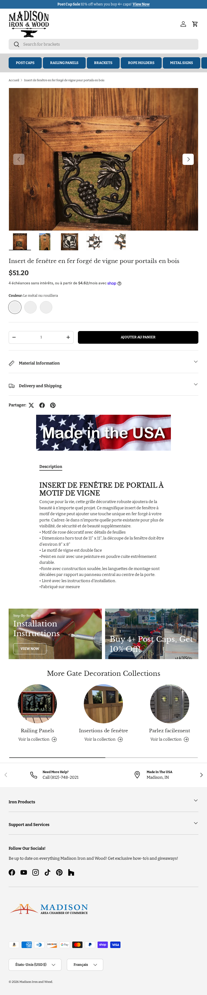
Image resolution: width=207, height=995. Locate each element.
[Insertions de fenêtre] (103, 703)
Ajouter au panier (138, 337)
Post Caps (25, 63)
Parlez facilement (169, 731)
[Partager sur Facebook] (42, 405)
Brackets (103, 63)
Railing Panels (64, 63)
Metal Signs (181, 63)
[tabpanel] (103, 533)
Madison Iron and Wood (35, 982)
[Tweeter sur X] (31, 405)
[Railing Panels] (37, 703)
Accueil (14, 80)
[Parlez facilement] (169, 703)
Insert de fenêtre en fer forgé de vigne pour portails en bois (64, 80)
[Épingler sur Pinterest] (52, 405)
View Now (29, 649)
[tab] (50, 466)
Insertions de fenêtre (103, 731)
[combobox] (103, 44)
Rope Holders (141, 63)
